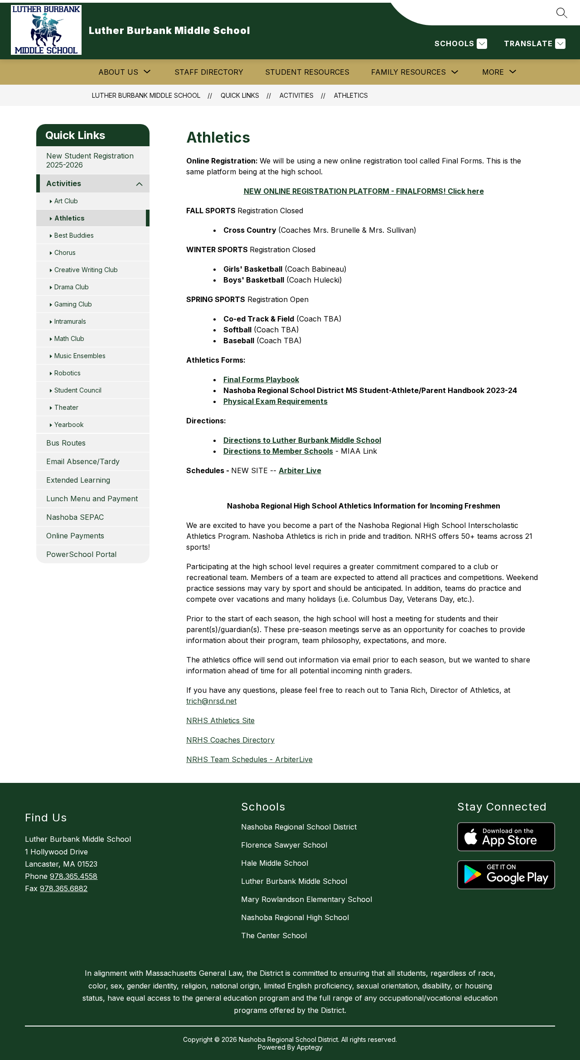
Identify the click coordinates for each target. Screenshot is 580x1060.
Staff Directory (208, 72)
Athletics (351, 95)
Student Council (78, 390)
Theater (66, 407)
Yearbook (69, 424)
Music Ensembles (80, 356)
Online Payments (75, 535)
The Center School (274, 935)
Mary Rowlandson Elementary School (306, 899)
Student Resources (307, 72)
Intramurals (70, 321)
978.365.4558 (73, 876)
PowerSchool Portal (81, 554)
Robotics (67, 373)
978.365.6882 (63, 888)
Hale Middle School (274, 863)
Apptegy (310, 1047)
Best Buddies (74, 235)
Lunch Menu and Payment (92, 498)
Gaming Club (73, 304)
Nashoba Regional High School (295, 917)
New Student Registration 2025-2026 (90, 160)
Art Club (66, 201)
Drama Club (71, 287)
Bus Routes (66, 442)
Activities (297, 95)
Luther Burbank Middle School (146, 95)
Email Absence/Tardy (83, 461)
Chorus (65, 252)
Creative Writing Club (86, 269)
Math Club (69, 338)
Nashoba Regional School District (299, 826)
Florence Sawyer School (284, 844)
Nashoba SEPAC (75, 517)
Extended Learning (78, 479)
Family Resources (408, 72)
